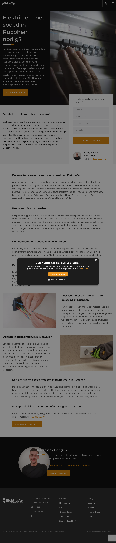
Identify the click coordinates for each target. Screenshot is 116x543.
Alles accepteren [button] (58, 274)
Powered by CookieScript (58, 283)
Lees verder (85, 269)
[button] (58, 280)
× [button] (96, 260)
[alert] (58, 271)
